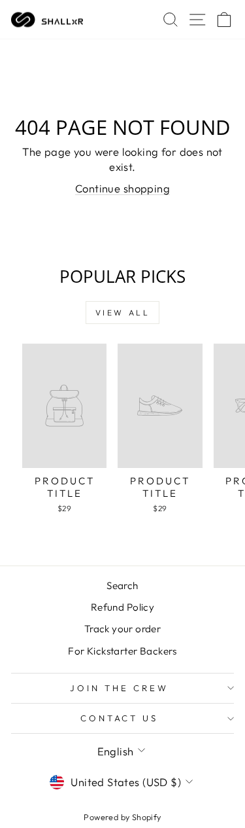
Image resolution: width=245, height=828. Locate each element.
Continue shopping (122, 188)
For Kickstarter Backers (122, 651)
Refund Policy (122, 607)
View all (122, 312)
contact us (119, 718)
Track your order (122, 628)
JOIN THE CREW (119, 688)
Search (122, 585)
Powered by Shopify (122, 817)
